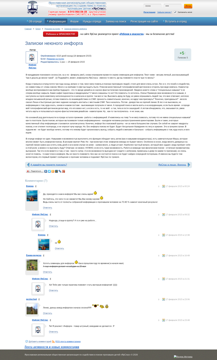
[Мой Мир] (56, 171)
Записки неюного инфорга (75, 29)
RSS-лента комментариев (68, 341)
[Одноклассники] (53, 171)
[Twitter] (49, 171)
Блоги (38, 29)
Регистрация (149, 12)
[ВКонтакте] (46, 171)
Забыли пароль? (164, 12)
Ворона (30, 186)
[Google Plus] (63, 171)
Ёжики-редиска (33, 255)
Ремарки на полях (52, 29)
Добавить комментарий (40, 341)
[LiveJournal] (60, 171)
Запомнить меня (185, 12)
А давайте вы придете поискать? (49, 164)
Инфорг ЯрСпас (40, 214)
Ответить (47, 207)
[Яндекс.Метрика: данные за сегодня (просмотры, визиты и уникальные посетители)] (183, 356)
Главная (28, 29)
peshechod (31, 299)
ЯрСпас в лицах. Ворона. (172, 164)
